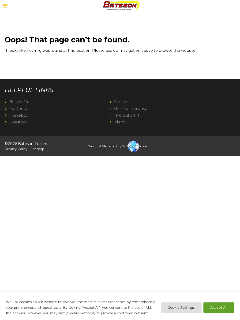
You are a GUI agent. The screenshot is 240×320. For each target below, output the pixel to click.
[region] (120, 306)
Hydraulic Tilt (126, 115)
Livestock (18, 122)
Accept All (218, 307)
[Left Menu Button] (5, 5)
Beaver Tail (19, 102)
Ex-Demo (18, 108)
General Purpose (130, 108)
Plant (119, 122)
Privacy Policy (16, 149)
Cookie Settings (181, 307)
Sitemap (37, 149)
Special (121, 102)
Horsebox (18, 115)
